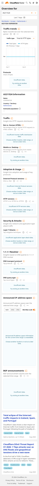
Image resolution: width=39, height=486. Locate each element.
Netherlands (7, 106)
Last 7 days (21, 17)
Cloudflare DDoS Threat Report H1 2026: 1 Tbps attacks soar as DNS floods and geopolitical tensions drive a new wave (18, 448)
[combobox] (15, 12)
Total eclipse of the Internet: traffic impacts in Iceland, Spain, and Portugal (19, 418)
